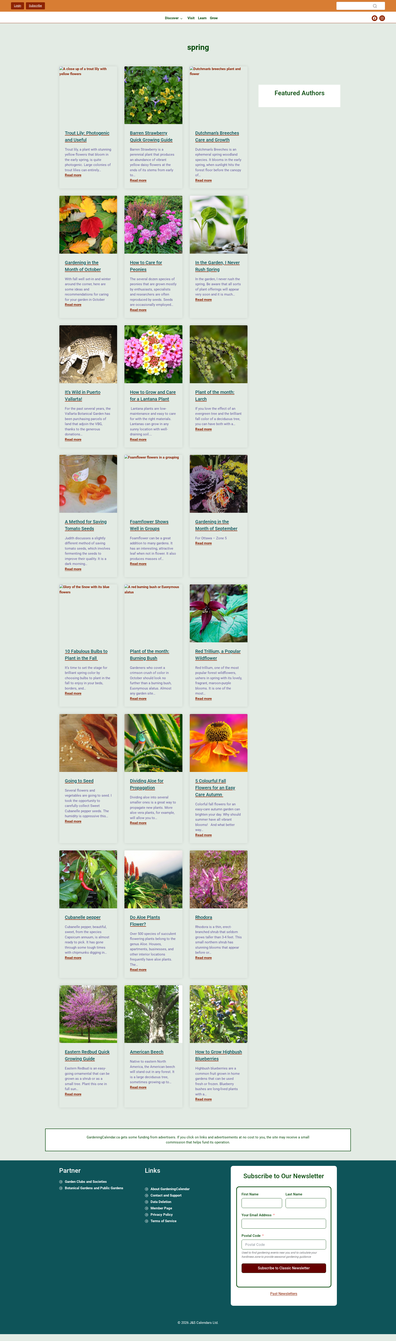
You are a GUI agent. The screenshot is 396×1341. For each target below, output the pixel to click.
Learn (202, 18)
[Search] (375, 6)
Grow (214, 18)
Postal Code (251, 1236)
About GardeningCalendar (170, 1189)
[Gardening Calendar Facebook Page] (374, 18)
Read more (73, 175)
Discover (172, 18)
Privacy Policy (162, 1215)
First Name (250, 1194)
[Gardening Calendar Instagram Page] (382, 18)
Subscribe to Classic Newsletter (284, 1268)
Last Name (294, 1194)
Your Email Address (257, 1215)
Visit (191, 18)
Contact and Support (166, 1195)
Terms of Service (163, 1221)
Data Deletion (161, 1202)
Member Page (161, 1208)
